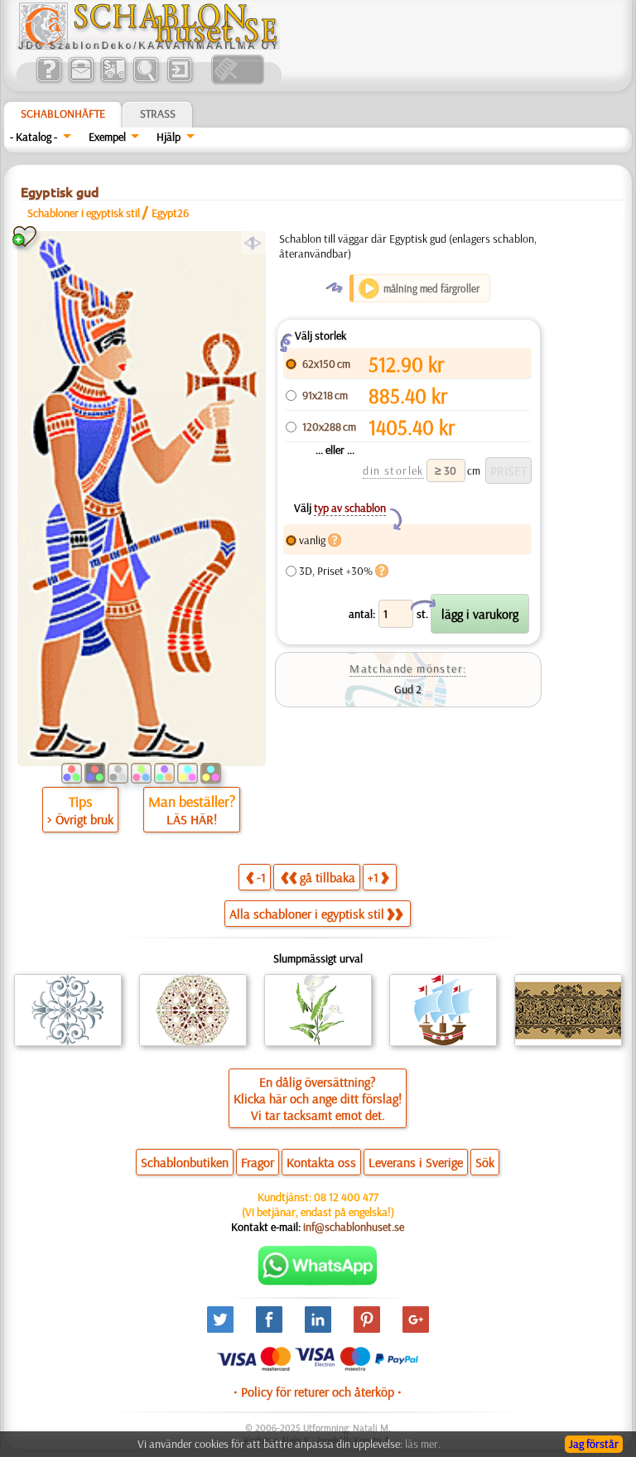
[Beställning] (113, 80)
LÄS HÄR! (191, 819)
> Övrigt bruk (80, 819)
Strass (158, 113)
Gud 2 (408, 689)
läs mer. (423, 1443)
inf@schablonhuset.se (353, 1226)
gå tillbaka (327, 877)
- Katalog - (33, 136)
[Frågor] (48, 80)
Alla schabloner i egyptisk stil (306, 913)
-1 (261, 877)
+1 (373, 877)
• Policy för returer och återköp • (318, 1391)
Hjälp (169, 136)
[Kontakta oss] (81, 80)
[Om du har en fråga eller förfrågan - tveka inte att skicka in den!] (318, 1281)
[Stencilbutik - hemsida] (148, 45)
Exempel (107, 136)
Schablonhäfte (63, 113)
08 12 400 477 (346, 1196)
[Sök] (145, 80)
